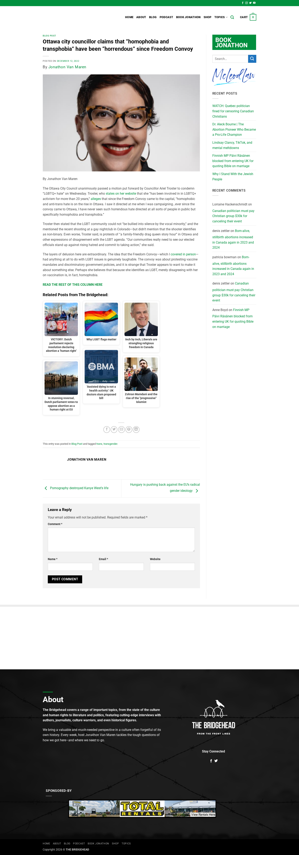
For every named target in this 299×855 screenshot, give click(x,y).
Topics (219, 17)
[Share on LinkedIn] (136, 429)
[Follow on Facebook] (242, 3)
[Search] (232, 17)
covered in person (183, 254)
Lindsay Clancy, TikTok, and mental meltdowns (232, 145)
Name (52, 559)
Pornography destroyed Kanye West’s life (78, 488)
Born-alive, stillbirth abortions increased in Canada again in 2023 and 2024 (233, 239)
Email (103, 559)
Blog (153, 17)
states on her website (121, 193)
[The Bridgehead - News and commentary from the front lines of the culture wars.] (70, 17)
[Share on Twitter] (114, 429)
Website (155, 559)
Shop (208, 17)
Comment (55, 524)
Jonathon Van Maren (67, 67)
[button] (248, 17)
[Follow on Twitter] (250, 3)
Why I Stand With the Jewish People (232, 176)
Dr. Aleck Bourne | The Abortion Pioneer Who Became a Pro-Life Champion (234, 129)
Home (129, 17)
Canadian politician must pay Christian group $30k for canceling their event (233, 216)
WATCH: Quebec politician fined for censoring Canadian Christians (233, 111)
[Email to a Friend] (121, 429)
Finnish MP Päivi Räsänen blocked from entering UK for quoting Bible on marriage (232, 161)
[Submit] (252, 59)
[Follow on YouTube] (254, 3)
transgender (110, 443)
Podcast (166, 17)
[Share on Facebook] (106, 429)
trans (99, 443)
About (141, 17)
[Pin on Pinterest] (128, 429)
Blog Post (49, 35)
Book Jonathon (188, 17)
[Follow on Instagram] (246, 3)
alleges (96, 199)
